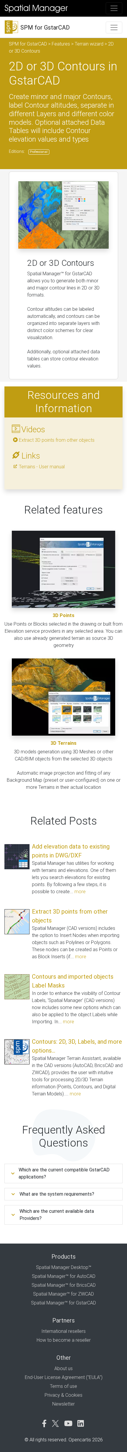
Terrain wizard (89, 44)
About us (63, 1368)
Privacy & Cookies (63, 1395)
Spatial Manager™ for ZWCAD (63, 1294)
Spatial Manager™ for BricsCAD (64, 1285)
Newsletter (63, 1404)
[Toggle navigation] (114, 8)
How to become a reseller (64, 1340)
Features (61, 44)
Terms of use (63, 1386)
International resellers (63, 1331)
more (80, 891)
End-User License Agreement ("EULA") (63, 1377)
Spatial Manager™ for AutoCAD (63, 1276)
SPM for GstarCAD (28, 44)
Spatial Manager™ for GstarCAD (63, 1303)
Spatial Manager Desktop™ (63, 1267)
